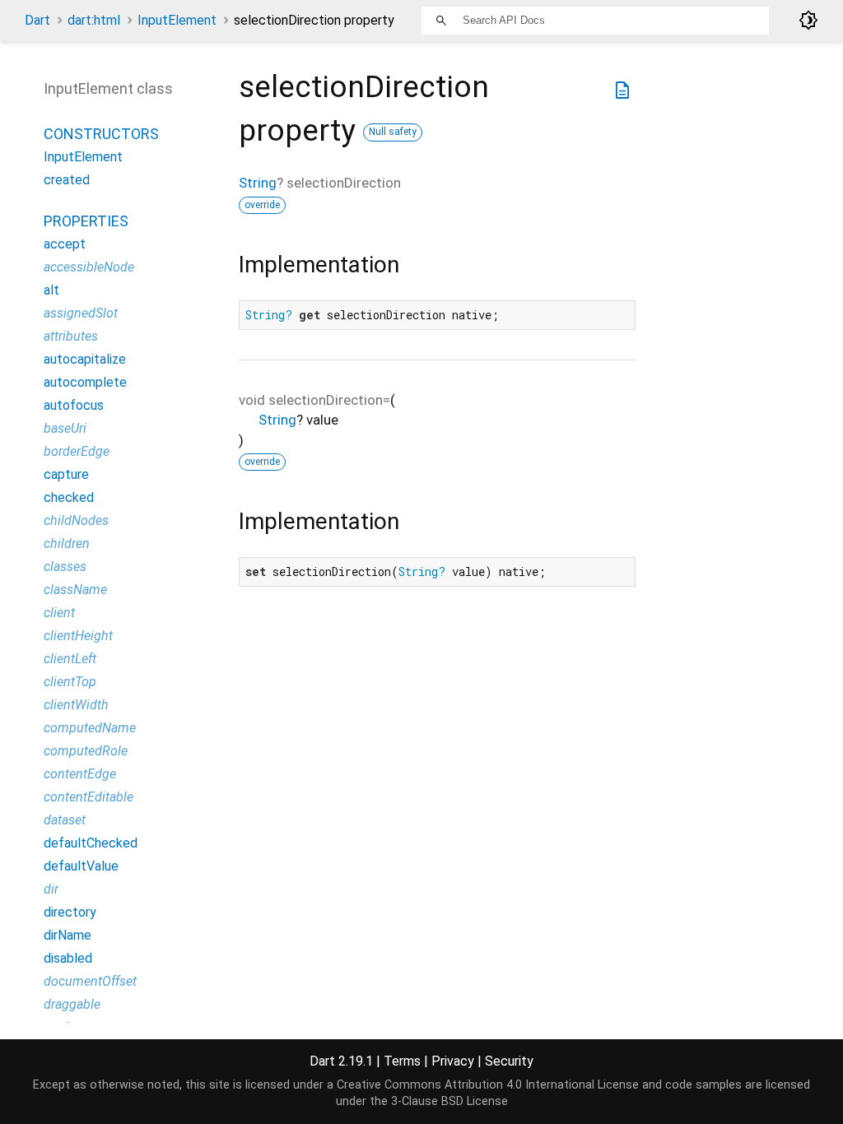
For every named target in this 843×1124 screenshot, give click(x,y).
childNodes (76, 520)
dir (51, 889)
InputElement (177, 20)
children (67, 543)
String (258, 182)
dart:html (94, 20)
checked (69, 497)
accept (65, 244)
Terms (402, 1061)
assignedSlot (81, 313)
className (75, 589)
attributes (71, 336)
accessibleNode (89, 267)
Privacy (452, 1061)
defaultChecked (90, 843)
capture (66, 474)
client (59, 612)
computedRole (86, 751)
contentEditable (88, 797)
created (67, 180)
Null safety (393, 131)
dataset (65, 820)
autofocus (74, 405)
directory (70, 912)
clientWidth (76, 705)
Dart (37, 20)
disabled (68, 958)
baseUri (65, 428)
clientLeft (70, 659)
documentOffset (90, 981)
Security (509, 1061)
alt (51, 290)
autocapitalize (85, 359)
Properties (86, 221)
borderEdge (76, 451)
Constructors (101, 133)
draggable (72, 1004)
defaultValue (81, 866)
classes (65, 566)
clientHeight (78, 635)
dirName (67, 935)
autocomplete (85, 382)
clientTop (70, 682)
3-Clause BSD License (449, 1101)
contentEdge (80, 774)
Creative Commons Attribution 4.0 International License (488, 1085)
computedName (90, 728)
